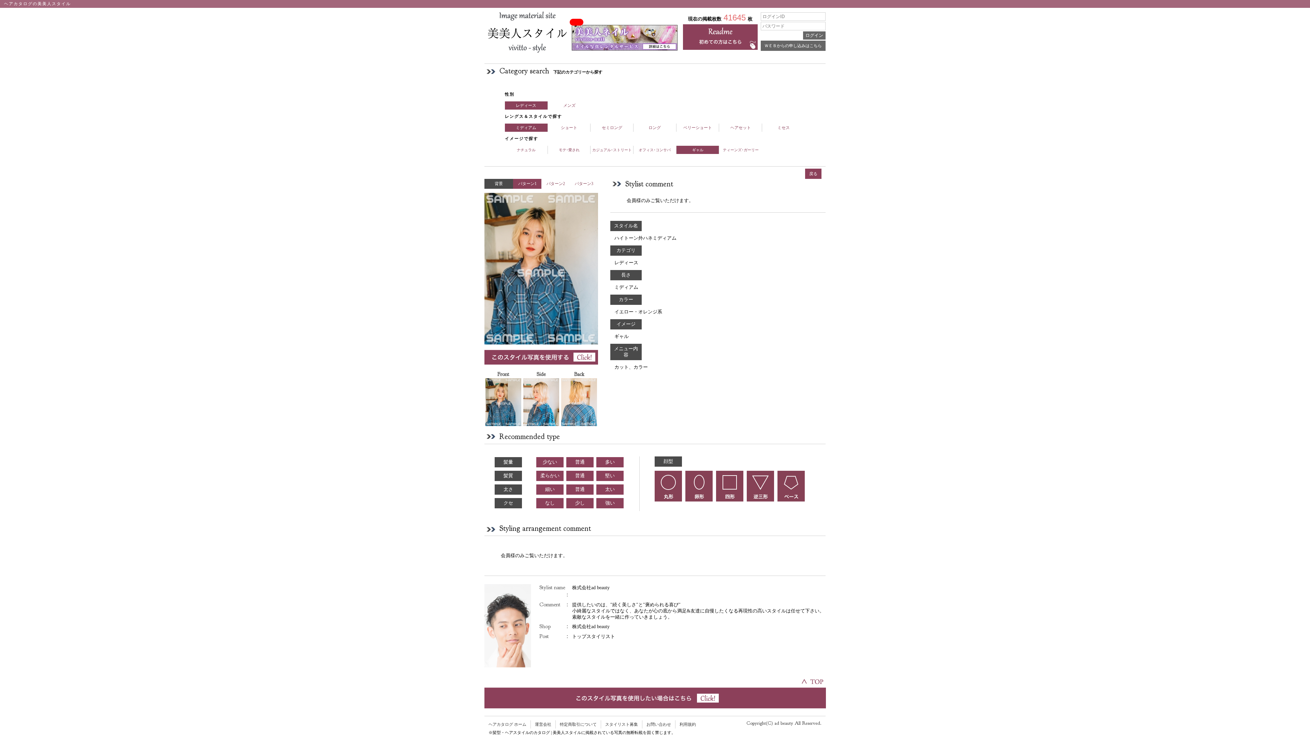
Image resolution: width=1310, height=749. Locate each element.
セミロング (612, 127)
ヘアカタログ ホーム (507, 724)
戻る (813, 173)
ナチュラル (526, 150)
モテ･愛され (569, 150)
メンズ (569, 105)
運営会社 (543, 724)
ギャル (697, 150)
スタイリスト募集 (621, 724)
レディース (526, 105)
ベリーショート (697, 127)
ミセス (783, 127)
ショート (569, 127)
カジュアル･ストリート (612, 150)
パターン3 (584, 183)
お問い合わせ (658, 724)
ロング (655, 127)
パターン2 (556, 183)
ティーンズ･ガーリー (741, 150)
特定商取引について (578, 724)
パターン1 (527, 183)
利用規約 (688, 724)
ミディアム (526, 127)
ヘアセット (740, 127)
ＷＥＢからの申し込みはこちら (793, 45)
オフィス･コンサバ (655, 150)
